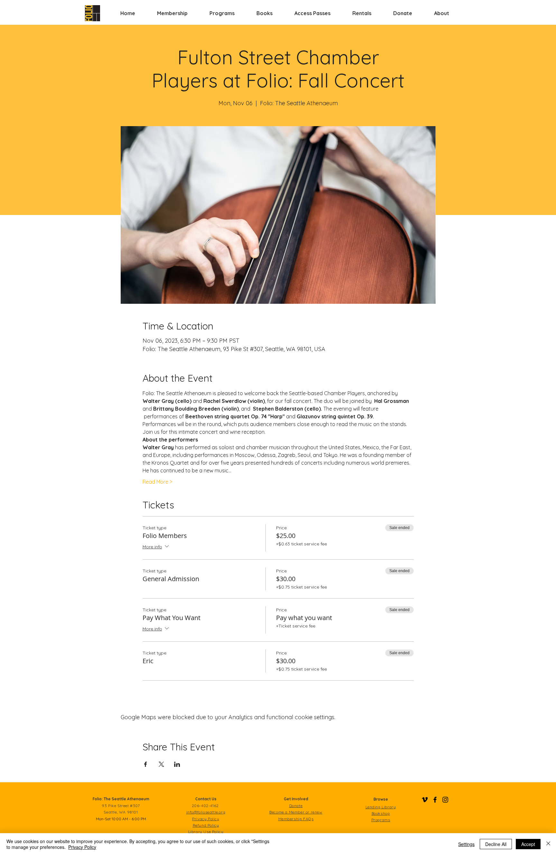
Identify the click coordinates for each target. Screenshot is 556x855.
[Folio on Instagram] (445, 800)
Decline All (495, 844)
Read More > (157, 482)
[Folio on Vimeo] (425, 800)
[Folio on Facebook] (435, 800)
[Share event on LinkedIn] (177, 764)
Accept (528, 844)
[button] (172, 13)
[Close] (548, 844)
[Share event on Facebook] (146, 764)
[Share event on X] (161, 764)
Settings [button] (466, 844)
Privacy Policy (82, 847)
